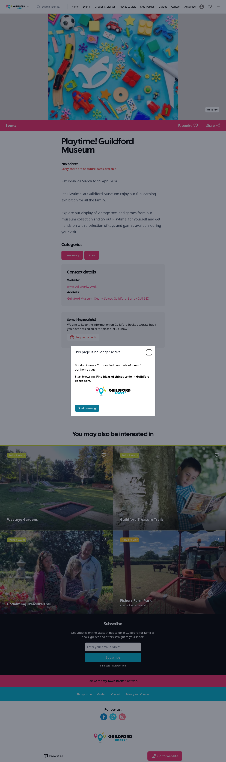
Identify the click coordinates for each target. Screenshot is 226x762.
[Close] (149, 352)
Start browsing (87, 408)
